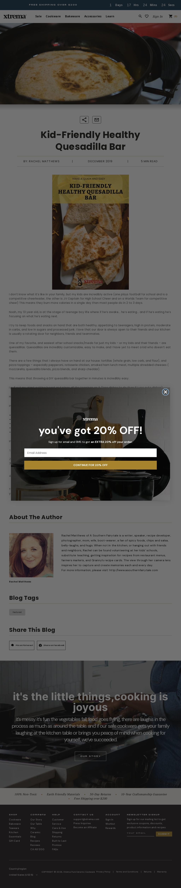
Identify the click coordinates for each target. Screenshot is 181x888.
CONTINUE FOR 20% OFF (90, 465)
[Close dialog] (165, 392)
